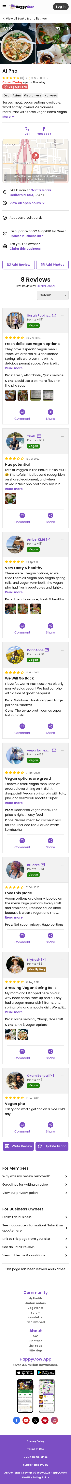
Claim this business (25, 248)
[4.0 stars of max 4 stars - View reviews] (11, 78)
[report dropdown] (63, 315)
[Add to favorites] (66, 29)
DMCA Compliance (36, 1457)
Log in (60, 6)
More (6, 116)
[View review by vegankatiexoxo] (15, 755)
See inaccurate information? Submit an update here (32, 1228)
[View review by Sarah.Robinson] (15, 320)
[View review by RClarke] (15, 869)
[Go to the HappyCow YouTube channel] (26, 1420)
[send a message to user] (54, 315)
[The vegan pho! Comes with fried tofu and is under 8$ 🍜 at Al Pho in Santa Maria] (23, 1034)
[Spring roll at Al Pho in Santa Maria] (10, 609)
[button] (35, 156)
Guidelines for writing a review (25, 1184)
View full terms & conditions (23, 1255)
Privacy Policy (35, 1441)
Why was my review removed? (26, 1176)
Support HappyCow (35, 1464)
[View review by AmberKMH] (15, 544)
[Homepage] (21, 6)
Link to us (35, 1346)
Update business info (26, 236)
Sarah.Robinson (39, 315)
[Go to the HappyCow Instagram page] (54, 1420)
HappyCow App (35, 1359)
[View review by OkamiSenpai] (15, 1080)
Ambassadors (35, 1303)
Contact (35, 1341)
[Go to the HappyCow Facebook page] (16, 1420)
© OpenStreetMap (47, 176)
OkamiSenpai (46, 286)
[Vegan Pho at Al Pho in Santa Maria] (23, 609)
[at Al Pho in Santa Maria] (10, 498)
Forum (35, 1313)
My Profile (35, 1298)
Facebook (43, 133)
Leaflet (17, 176)
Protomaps (29, 176)
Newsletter (36, 1317)
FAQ (35, 1336)
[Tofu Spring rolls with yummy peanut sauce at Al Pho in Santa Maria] (10, 395)
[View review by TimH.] (15, 441)
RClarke (33, 865)
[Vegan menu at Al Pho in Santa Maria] (35, 395)
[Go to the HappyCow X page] (35, 1420)
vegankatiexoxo (39, 750)
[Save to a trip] (58, 29)
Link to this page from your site (26, 1238)
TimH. (31, 436)
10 (10, 28)
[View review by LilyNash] (15, 964)
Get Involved (35, 1322)
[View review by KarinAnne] (15, 655)
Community (35, 1292)
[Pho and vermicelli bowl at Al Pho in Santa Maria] (23, 395)
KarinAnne (35, 650)
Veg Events (35, 1308)
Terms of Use (35, 1449)
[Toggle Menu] (4, 6)
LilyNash (33, 959)
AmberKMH (36, 539)
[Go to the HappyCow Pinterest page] (45, 1420)
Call (27, 133)
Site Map (35, 1350)
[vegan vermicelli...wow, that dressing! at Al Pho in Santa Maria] (35, 609)
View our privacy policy (20, 1193)
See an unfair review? (18, 1247)
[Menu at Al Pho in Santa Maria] (48, 395)
